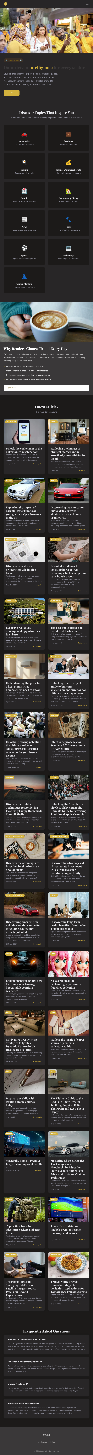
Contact (52, 1442)
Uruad (46, 1434)
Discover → (11, 93)
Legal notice (42, 1442)
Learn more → (12, 388)
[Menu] (87, 4)
